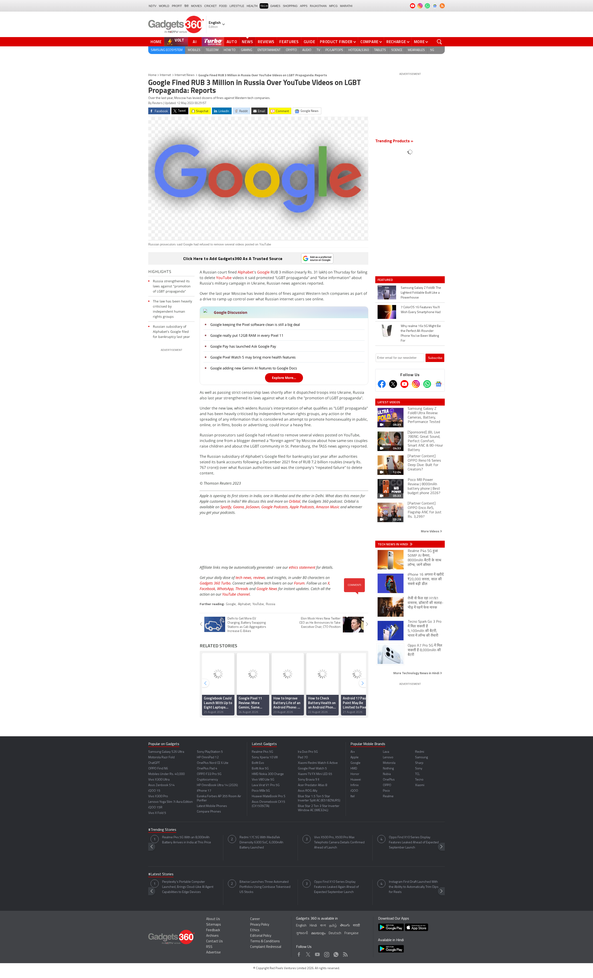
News (247, 42)
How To (230, 50)
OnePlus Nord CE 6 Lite (212, 763)
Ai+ (352, 752)
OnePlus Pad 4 (207, 768)
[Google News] (438, 384)
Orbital (294, 501)
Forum (299, 583)
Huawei (355, 779)
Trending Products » (394, 141)
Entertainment (269, 50)
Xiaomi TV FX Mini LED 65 (315, 774)
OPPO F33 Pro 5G (209, 774)
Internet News (185, 75)
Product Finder (336, 42)
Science (396, 50)
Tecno (419, 779)
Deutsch (335, 933)
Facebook (207, 588)
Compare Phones (209, 811)
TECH (264, 6)
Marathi (346, 6)
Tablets (380, 50)
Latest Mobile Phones (212, 806)
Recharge (396, 42)
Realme (388, 796)
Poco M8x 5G (261, 791)
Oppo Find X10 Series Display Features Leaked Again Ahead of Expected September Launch (336, 887)
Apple (354, 757)
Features (289, 42)
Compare (369, 42)
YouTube (224, 277)
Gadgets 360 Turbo (215, 583)
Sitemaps (213, 925)
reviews (259, 577)
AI (195, 42)
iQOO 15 (154, 791)
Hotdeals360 (358, 50)
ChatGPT (154, 763)
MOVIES (196, 6)
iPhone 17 (204, 791)
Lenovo (388, 757)
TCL (417, 774)
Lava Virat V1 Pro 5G (266, 785)
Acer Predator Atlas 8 (312, 785)
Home (156, 42)
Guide (309, 42)
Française (351, 933)
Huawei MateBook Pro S (268, 796)
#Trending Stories (162, 830)
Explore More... (284, 377)
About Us (213, 919)
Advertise (213, 952)
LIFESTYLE (237, 6)
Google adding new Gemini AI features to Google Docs (253, 368)
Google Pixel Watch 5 (312, 768)
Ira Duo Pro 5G (308, 752)
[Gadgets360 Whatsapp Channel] (427, 384)
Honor (354, 774)
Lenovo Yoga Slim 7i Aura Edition (170, 802)
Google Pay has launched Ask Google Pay (243, 346)
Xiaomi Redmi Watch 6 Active (318, 763)
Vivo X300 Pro (158, 796)
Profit (177, 6)
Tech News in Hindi (393, 544)
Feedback (213, 930)
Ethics (254, 930)
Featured (386, 279)
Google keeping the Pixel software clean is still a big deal (255, 324)
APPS (303, 6)
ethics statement (302, 567)
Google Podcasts (274, 506)
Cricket (210, 6)
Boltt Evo (258, 763)
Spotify (225, 506)
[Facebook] (382, 384)
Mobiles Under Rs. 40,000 (166, 774)
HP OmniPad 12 (208, 757)
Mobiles (194, 50)
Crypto (291, 50)
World (164, 6)
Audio (306, 50)
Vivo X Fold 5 (157, 813)
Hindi (313, 925)
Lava (386, 752)
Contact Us (214, 941)
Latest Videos (389, 402)
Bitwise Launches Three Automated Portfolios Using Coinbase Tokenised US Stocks (265, 887)
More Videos (430, 531)
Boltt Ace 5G (260, 768)
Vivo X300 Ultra (159, 779)
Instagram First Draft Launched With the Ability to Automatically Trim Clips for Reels (413, 887)
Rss (344, 953)
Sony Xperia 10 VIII (265, 757)
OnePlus (389, 779)
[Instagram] (416, 384)
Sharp (419, 763)
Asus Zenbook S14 (161, 785)
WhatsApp (225, 588)
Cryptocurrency (207, 779)
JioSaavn (252, 506)
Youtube (317, 953)
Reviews (266, 42)
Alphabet (245, 272)
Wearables (416, 50)
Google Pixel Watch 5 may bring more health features (253, 357)
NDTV (152, 6)
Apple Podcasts (302, 506)
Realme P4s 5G (262, 752)
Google (263, 272)
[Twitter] (393, 384)
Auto (232, 42)
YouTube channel (236, 594)
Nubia (387, 774)
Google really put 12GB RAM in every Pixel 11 (247, 335)
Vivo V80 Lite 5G (263, 779)
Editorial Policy (260, 936)
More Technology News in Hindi (416, 672)
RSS (209, 947)
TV (318, 50)
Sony (418, 768)
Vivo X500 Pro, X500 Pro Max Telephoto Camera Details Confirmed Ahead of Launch (339, 842)
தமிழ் (333, 925)
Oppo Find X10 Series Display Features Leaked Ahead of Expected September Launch (414, 842)
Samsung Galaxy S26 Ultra (166, 752)
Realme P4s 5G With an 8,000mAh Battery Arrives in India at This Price (186, 840)
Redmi (419, 752)
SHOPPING (290, 6)
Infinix (354, 785)
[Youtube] (404, 384)
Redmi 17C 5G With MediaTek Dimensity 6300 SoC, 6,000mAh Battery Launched (261, 842)
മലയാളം (318, 933)
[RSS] (442, 5)
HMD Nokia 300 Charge (268, 774)
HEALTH (252, 6)
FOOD (223, 6)
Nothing (388, 768)
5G (432, 50)
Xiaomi (419, 785)
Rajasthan (318, 6)
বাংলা (323, 925)
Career (255, 919)
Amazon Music (327, 506)
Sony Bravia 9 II (308, 779)
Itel (352, 796)
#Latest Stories (160, 874)
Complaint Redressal (265, 947)
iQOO (354, 791)
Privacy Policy (259, 925)
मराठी (356, 925)
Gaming (246, 50)
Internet (165, 75)
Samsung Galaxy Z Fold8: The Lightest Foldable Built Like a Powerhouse (421, 292)
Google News (266, 588)
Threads (241, 588)
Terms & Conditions (265, 941)
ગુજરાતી (302, 933)
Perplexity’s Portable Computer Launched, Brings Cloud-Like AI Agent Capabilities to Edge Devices (187, 887)
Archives (212, 936)
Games (275, 6)
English (301, 925)
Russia (270, 604)
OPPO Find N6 (158, 768)
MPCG (333, 6)
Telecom (212, 50)
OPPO (387, 785)
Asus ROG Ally (307, 791)
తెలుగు (345, 925)
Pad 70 (303, 757)
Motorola (389, 763)
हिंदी (186, 6)
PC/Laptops (334, 50)
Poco (386, 791)
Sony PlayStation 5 (210, 752)
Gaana (238, 506)
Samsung (421, 757)
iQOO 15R (155, 807)
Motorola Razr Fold (161, 757)
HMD (353, 768)
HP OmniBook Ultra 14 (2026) (217, 785)
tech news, (244, 577)
